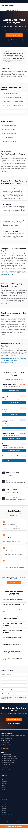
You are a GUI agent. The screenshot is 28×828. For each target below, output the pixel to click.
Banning (4, 779)
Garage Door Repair (14, 390)
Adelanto (4, 791)
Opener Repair (23, 358)
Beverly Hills (4, 803)
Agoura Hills (4, 781)
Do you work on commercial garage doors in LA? (14, 638)
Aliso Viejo (4, 793)
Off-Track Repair (5, 360)
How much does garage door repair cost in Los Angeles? (14, 645)
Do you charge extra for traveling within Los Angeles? (14, 624)
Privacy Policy (9, 821)
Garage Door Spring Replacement (10, 678)
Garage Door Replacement (14, 450)
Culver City (4, 806)
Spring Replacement (14, 358)
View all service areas (7, 814)
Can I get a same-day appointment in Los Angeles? (14, 631)
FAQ (3, 771)
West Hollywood (5, 801)
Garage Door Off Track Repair (9, 682)
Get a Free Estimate (15, 40)
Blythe (3, 789)
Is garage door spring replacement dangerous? (14, 652)
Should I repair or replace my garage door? (14, 658)
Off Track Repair (14, 414)
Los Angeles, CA (5, 358)
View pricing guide (9, 274)
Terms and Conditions (17, 821)
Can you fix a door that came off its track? (14, 610)
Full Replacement (5, 362)
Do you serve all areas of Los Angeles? (14, 599)
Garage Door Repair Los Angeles (9, 756)
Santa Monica (5, 804)
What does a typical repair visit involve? (14, 604)
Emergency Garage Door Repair (9, 689)
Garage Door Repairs (7, 5)
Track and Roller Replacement (14, 438)
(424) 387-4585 (6, 740)
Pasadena (4, 808)
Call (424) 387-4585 (15, 35)
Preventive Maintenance (14, 460)
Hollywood (4, 799)
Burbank (4, 812)
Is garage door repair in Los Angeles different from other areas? (14, 617)
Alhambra (4, 785)
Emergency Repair (14, 360)
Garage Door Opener (7, 693)
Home (2, 10)
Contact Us (12, 362)
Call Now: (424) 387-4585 (15, 826)
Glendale (4, 810)
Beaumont (4, 783)
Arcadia (3, 787)
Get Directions (4, 748)
